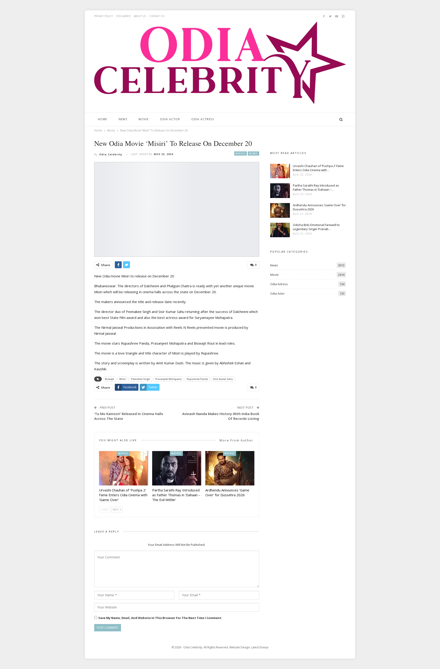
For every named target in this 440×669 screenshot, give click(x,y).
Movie (143, 119)
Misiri (122, 379)
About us (140, 16)
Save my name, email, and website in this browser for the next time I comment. (160, 618)
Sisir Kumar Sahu (223, 379)
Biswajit (109, 379)
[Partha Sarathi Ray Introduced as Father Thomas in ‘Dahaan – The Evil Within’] (176, 468)
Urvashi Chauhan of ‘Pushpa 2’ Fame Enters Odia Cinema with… (318, 168)
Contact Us (156, 16)
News (123, 119)
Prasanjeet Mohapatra (168, 379)
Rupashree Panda (197, 379)
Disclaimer (123, 16)
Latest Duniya (259, 647)
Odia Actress (202, 119)
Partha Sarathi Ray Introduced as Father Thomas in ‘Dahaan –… (316, 187)
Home (102, 119)
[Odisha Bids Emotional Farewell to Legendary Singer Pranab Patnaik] (280, 230)
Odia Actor (170, 119)
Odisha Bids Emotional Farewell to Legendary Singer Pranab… (316, 227)
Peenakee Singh (140, 379)
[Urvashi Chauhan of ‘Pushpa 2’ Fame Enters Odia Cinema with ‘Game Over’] (123, 468)
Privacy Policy (103, 16)
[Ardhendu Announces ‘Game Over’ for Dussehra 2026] (229, 468)
